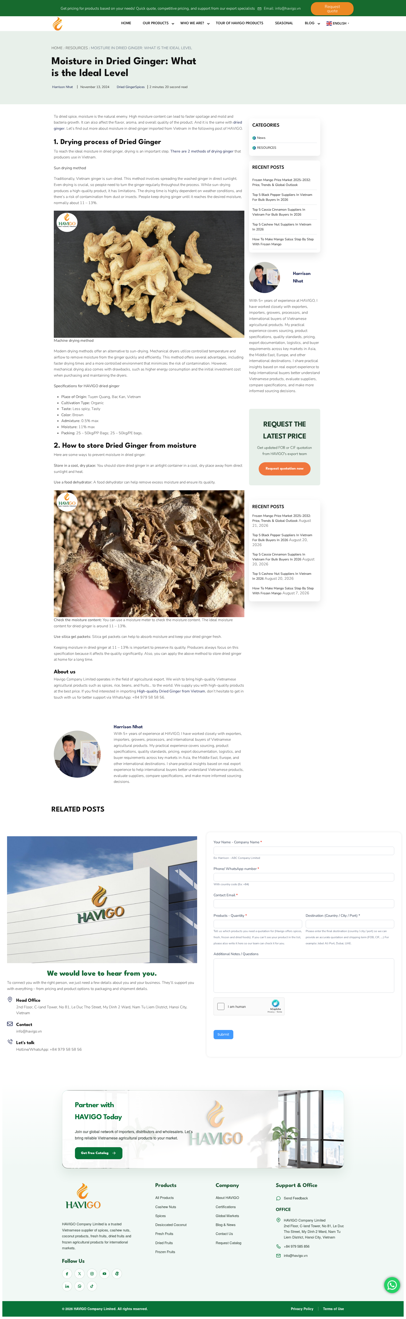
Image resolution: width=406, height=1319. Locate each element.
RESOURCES (77, 48)
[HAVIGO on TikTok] (92, 1286)
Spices (140, 87)
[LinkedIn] (79, 710)
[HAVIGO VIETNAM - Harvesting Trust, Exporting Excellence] (58, 23)
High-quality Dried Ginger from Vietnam (171, 691)
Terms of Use (333, 1308)
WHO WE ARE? (192, 23)
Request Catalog (228, 1242)
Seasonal (284, 23)
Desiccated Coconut (171, 1224)
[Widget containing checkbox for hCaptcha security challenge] (249, 1006)
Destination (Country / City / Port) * (333, 915)
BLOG (310, 23)
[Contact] (10, 1024)
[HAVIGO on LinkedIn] (67, 1286)
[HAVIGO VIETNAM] (102, 899)
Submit (223, 1034)
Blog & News (226, 1224)
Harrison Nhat (128, 727)
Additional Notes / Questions (236, 954)
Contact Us (224, 1233)
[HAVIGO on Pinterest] (117, 1274)
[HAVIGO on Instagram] (92, 1274)
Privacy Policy (302, 1308)
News (261, 138)
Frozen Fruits (165, 1251)
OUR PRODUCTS (156, 23)
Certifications (226, 1206)
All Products (164, 1197)
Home (126, 23)
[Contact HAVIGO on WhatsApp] (79, 1286)
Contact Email (226, 895)
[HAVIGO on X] (79, 1274)
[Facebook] (58, 710)
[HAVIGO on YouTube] (104, 1274)
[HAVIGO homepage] (99, 1196)
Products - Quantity (230, 915)
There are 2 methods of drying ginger (202, 151)
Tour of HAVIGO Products (239, 23)
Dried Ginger (126, 87)
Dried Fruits (164, 1242)
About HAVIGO (227, 1197)
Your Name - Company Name (238, 842)
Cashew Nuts (165, 1206)
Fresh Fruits (164, 1233)
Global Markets (227, 1215)
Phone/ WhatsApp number (236, 868)
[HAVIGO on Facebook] (67, 1274)
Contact (24, 1025)
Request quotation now (285, 468)
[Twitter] (68, 710)
